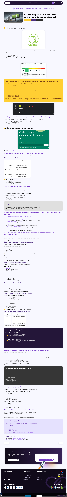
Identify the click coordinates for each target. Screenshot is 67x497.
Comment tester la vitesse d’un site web (14, 221)
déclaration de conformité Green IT (19, 438)
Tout (14, 8)
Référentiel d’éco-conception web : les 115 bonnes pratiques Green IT (19, 219)
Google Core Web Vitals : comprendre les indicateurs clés (17, 224)
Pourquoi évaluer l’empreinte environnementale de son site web (18, 216)
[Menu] (7, 3)
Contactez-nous (39, 479)
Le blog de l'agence (40, 477)
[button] (1, 496)
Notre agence (39, 475)
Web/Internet (51, 8)
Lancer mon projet (58, 2)
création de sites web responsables (26, 432)
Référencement (28, 8)
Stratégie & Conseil (27, 477)
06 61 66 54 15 (6, 475)
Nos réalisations (39, 473)
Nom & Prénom (39, 455)
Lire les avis (61, 474)
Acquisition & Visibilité (27, 475)
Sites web (39, 8)
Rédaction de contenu (20, 8)
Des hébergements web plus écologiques (14, 226)
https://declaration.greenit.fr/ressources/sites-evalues (19, 150)
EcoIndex (8, 268)
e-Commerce (34, 8)
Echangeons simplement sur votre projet (14, 439)
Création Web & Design (27, 473)
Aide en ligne (26, 479)
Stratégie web (45, 8)
